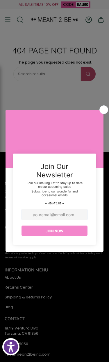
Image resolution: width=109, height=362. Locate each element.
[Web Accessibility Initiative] (11, 347)
